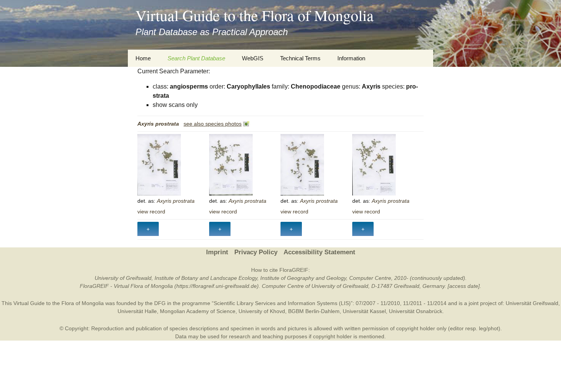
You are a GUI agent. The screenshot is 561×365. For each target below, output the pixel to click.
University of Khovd (262, 311)
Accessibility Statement (319, 252)
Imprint (217, 252)
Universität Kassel (364, 311)
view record (151, 211)
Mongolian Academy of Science (197, 311)
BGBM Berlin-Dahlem (314, 311)
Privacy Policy (255, 252)
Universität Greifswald (532, 303)
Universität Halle (137, 311)
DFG (160, 303)
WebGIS (252, 58)
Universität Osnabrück (415, 311)
